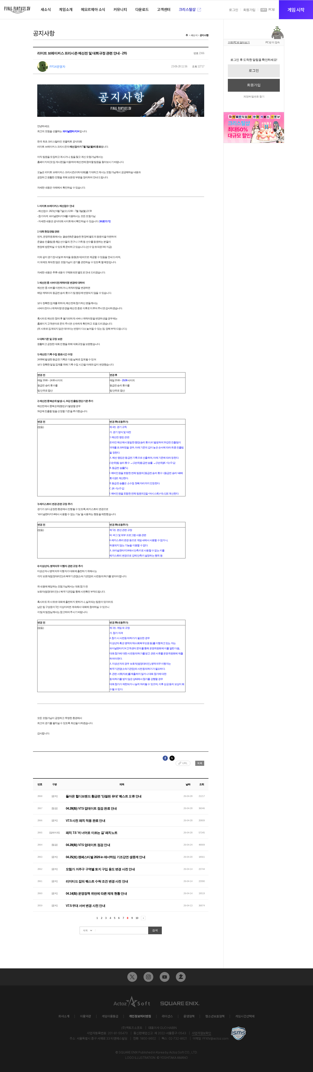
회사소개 (63, 1016)
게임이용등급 (110, 1016)
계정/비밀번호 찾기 (253, 96)
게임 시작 (295, 10)
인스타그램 (148, 977)
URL (185, 763)
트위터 (132, 977)
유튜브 (164, 977)
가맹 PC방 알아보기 (239, 42)
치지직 (181, 977)
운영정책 (189, 1016)
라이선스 (167, 1016)
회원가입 (249, 10)
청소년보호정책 (215, 1016)
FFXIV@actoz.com (215, 1038)
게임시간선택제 (245, 1016)
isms (238, 1033)
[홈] (186, 35)
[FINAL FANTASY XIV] (17, 10)
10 (137, 918)
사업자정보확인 (201, 1033)
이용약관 (85, 1016)
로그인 (233, 10)
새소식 (194, 35)
